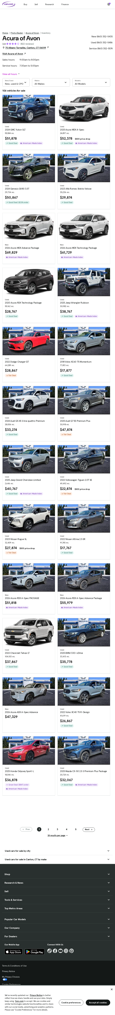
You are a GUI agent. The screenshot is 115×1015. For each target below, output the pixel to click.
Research (49, 4)
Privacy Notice (8, 971)
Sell (36, 4)
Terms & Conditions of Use (14, 965)
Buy (25, 4)
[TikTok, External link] (49, 951)
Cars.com (19, 1001)
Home (5, 33)
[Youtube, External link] (60, 951)
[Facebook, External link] (55, 951)
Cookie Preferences (11, 984)
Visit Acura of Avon (12, 53)
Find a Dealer (17, 33)
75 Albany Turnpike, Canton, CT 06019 (25, 47)
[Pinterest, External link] (71, 951)
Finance (65, 4)
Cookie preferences (71, 1002)
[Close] (111, 989)
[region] (57, 1000)
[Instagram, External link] (66, 951)
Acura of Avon (32, 33)
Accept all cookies (98, 1002)
